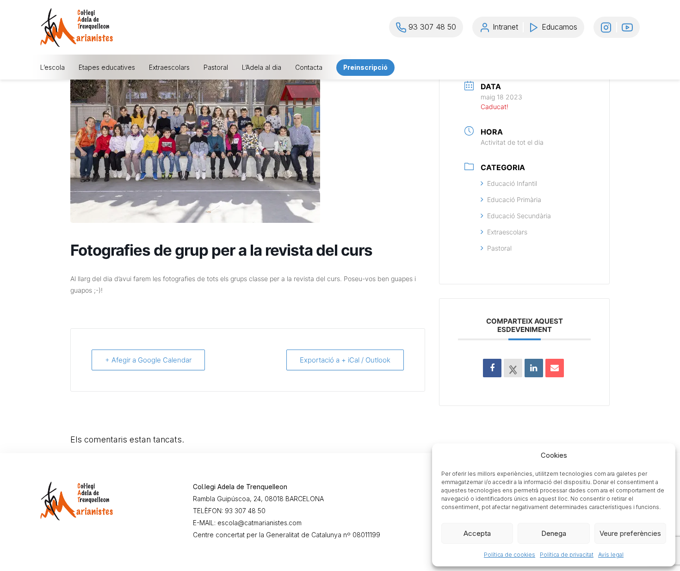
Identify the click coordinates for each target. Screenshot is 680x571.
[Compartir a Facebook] (492, 368)
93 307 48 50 (245, 511)
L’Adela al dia (261, 67)
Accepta (477, 533)
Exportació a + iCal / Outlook (345, 360)
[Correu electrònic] (554, 368)
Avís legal (611, 554)
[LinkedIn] (534, 368)
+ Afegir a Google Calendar (148, 360)
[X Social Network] (513, 368)
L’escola (52, 67)
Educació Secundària (519, 216)
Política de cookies (509, 554)
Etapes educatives (107, 67)
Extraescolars (169, 67)
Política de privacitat (566, 554)
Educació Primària (514, 199)
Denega (553, 533)
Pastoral (216, 67)
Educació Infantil (512, 183)
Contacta (308, 67)
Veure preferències (630, 533)
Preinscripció (365, 67)
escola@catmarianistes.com (259, 523)
